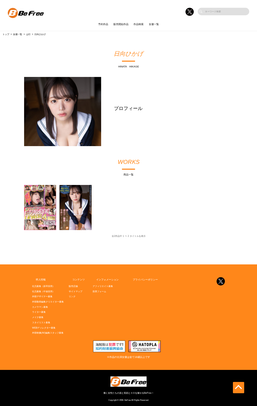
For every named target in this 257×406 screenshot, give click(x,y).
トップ (6, 34)
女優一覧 (154, 24)
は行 (28, 34)
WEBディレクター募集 (43, 328)
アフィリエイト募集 (103, 286)
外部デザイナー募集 (42, 296)
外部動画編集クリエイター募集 (48, 301)
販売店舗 (73, 286)
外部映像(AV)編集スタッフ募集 (47, 333)
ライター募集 (39, 312)
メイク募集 (37, 317)
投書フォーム (99, 291)
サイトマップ (75, 291)
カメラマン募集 (40, 307)
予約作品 (103, 24)
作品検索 (139, 24)
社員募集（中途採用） (43, 291)
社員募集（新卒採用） (43, 286)
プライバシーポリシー (145, 279)
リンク (72, 296)
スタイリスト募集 (41, 322)
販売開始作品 (120, 24)
